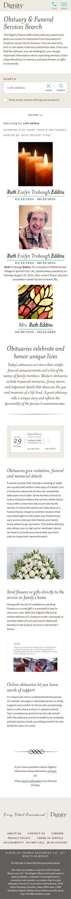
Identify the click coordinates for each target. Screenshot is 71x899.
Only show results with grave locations (34, 99)
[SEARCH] (61, 86)
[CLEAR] (48, 86)
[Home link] (13, 5)
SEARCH (9, 78)
